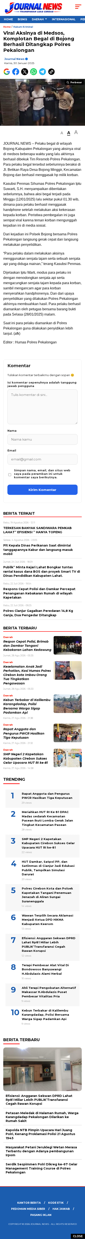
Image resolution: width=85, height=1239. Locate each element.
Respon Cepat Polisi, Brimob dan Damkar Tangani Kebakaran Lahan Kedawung (27, 646)
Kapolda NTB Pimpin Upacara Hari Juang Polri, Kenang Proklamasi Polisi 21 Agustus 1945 (40, 1134)
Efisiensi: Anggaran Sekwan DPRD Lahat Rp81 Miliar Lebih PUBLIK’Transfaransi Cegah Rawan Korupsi (48, 944)
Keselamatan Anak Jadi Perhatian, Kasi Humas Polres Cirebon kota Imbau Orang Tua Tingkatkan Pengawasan (27, 675)
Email (11, 450)
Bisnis (22, 19)
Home (8, 19)
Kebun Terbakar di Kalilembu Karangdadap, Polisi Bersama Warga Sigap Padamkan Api (45, 1015)
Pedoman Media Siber (28, 1208)
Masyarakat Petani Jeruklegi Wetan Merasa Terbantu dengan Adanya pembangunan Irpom (41, 1151)
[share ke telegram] (43, 74)
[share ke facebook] (16, 74)
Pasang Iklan (40, 1215)
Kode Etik (56, 1202)
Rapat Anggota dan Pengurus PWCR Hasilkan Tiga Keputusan (23, 733)
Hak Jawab (61, 1208)
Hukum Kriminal (23, 26)
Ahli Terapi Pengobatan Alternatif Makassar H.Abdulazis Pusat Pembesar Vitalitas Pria (49, 992)
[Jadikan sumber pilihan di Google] (7, 74)
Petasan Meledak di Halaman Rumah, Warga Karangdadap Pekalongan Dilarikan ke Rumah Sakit (42, 1117)
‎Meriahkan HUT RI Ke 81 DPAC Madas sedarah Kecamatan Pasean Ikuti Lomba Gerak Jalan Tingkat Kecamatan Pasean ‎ (47, 818)
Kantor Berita (29, 1202)
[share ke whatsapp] (34, 74)
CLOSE (78, 1236)
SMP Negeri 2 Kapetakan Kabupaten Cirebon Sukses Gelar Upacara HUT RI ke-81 (25, 758)
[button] (62, 133)
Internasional (64, 19)
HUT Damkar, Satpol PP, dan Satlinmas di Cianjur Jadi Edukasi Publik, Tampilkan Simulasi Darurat (48, 868)
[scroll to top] (79, 1214)
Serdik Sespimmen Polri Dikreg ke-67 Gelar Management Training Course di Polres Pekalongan (41, 1168)
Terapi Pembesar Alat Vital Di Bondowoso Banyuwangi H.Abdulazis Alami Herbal (45, 969)
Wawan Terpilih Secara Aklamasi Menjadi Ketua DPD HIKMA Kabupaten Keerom (47, 920)
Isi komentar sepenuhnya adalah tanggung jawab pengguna (41, 384)
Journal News (14, 59)
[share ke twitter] (25, 74)
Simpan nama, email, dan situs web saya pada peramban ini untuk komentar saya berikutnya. (42, 473)
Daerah (38, 19)
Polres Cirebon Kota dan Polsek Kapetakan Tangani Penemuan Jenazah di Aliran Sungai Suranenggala (47, 895)
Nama (12, 430)
